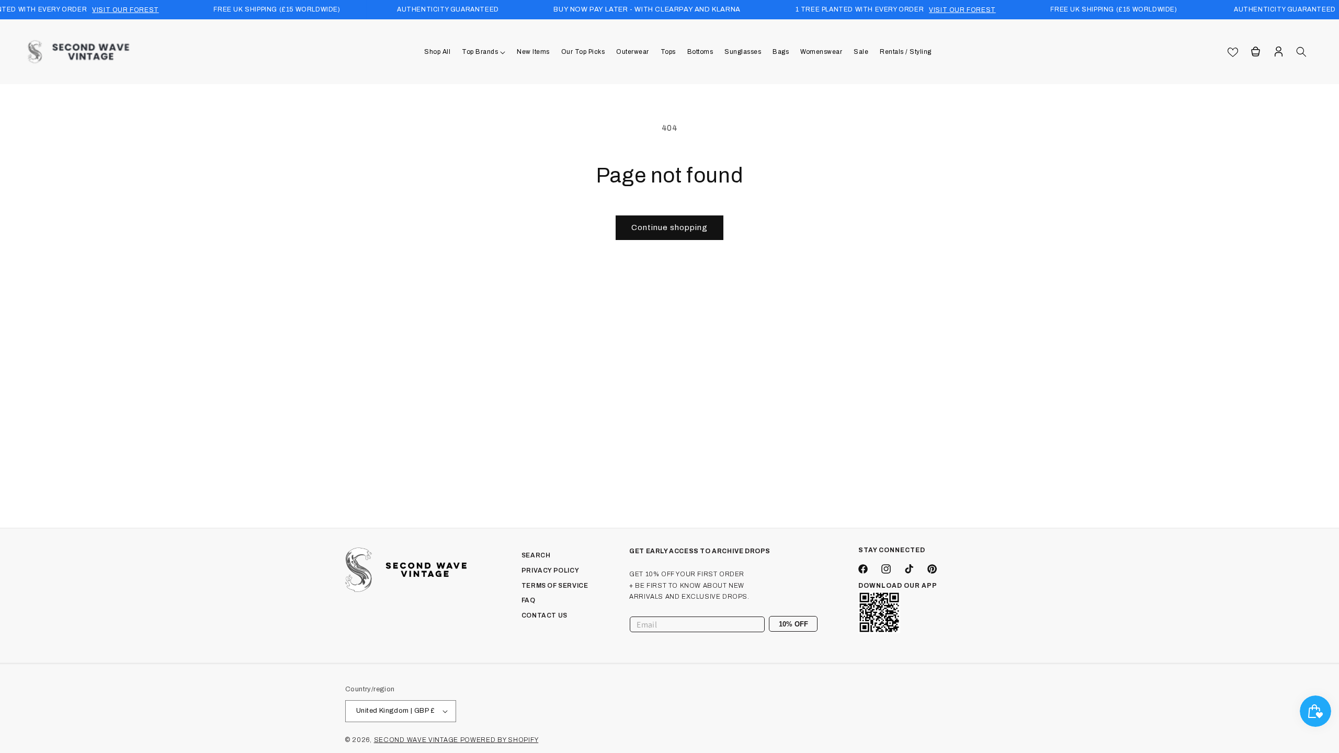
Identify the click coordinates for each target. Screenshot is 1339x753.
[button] (483, 51)
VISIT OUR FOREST (125, 10)
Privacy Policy (550, 570)
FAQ (528, 600)
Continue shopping (669, 227)
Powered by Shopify (499, 740)
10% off (793, 624)
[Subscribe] (805, 624)
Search (536, 555)
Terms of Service (554, 585)
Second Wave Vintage (417, 740)
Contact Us (544, 615)
